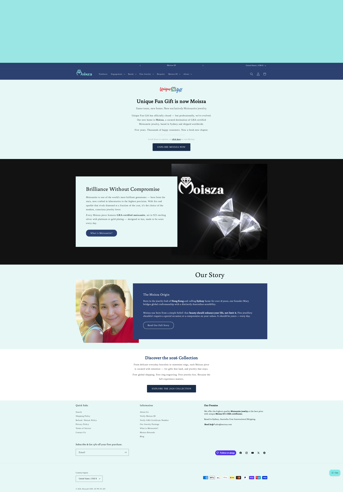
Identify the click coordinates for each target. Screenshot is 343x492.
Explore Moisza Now (171, 147)
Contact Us (81, 432)
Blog (142, 436)
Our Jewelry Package (149, 424)
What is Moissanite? (101, 233)
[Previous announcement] (140, 65)
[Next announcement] (203, 65)
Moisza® (85, 489)
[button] (117, 74)
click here (176, 139)
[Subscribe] (125, 452)
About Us (144, 412)
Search (79, 412)
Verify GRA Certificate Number (154, 420)
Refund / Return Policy (86, 420)
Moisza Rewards (147, 432)
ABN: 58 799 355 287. (97, 489)
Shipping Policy (83, 416)
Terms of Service (83, 428)
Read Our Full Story (158, 325)
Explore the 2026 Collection (171, 388)
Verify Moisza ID (148, 416)
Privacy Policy (82, 424)
